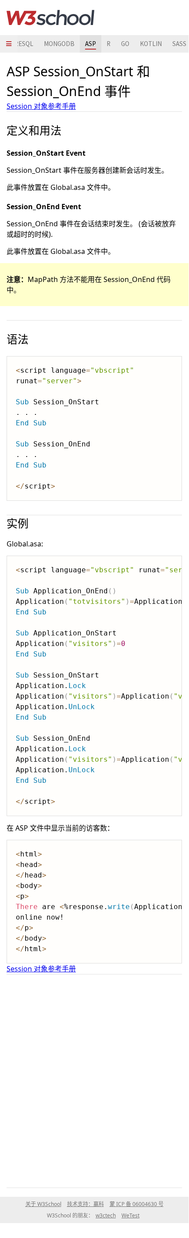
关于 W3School (43, 1204)
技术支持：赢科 (85, 1204)
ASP (90, 43)
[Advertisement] (94, 1079)
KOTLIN (151, 43)
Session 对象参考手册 (41, 106)
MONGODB (59, 43)
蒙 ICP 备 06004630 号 (137, 1204)
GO (125, 43)
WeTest (130, 1215)
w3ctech (106, 1215)
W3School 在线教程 (50, 17)
